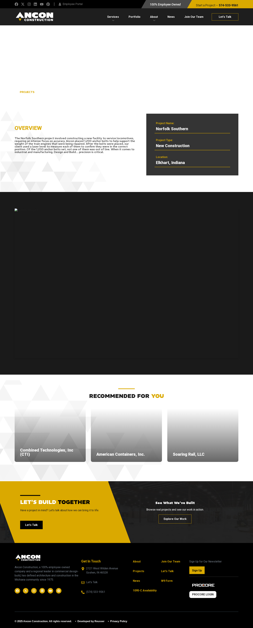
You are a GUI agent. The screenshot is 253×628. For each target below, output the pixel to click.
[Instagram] (29, 4)
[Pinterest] (48, 4)
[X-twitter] (23, 4)
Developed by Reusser (90, 621)
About (154, 16)
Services (113, 16)
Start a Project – (217, 5)
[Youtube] (42, 4)
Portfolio (134, 16)
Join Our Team (193, 16)
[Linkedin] (35, 4)
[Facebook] (16, 4)
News (171, 16)
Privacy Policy (118, 621)
